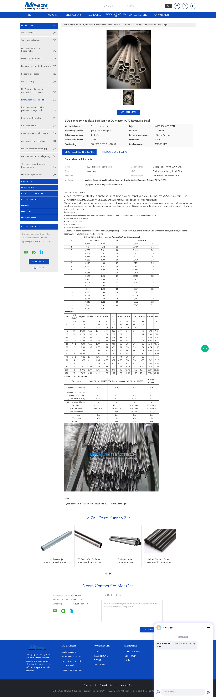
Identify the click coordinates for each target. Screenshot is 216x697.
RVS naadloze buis (39, 126)
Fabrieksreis (94, 15)
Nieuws (25, 206)
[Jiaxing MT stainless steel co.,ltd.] (26, 252)
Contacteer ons (138, 15)
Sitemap (87, 685)
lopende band (132, 652)
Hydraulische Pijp (118, 504)
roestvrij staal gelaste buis (39, 141)
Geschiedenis (101, 656)
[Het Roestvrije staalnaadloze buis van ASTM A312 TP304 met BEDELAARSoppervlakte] (56, 541)
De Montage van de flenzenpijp (39, 66)
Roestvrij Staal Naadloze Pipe (39, 133)
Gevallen (26, 212)
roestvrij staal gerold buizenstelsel (39, 49)
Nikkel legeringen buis (39, 59)
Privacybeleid (106, 685)
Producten (52, 15)
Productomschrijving (114, 152)
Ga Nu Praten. (161, 15)
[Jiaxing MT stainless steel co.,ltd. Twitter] (185, 6)
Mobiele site (126, 685)
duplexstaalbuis (39, 33)
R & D (127, 660)
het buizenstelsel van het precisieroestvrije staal (39, 109)
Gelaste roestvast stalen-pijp (39, 149)
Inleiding (99, 652)
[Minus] (208, 627)
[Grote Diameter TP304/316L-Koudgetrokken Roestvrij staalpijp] (125, 541)
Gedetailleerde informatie (79, 152)
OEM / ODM (130, 656)
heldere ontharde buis (39, 118)
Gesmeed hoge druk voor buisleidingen (39, 165)
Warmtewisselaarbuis (39, 40)
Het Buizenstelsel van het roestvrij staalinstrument (39, 90)
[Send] (208, 692)
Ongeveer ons (73, 15)
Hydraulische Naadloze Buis (95, 504)
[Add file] (158, 692)
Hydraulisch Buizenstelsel (39, 100)
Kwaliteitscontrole (116, 15)
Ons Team (99, 665)
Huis (30, 15)
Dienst (97, 660)
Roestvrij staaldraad (39, 74)
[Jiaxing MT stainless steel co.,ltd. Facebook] (177, 6)
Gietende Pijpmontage (39, 175)
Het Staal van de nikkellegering (39, 156)
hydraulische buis (73, 504)
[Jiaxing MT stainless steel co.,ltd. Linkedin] (193, 6)
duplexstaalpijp (39, 82)
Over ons (26, 181)
